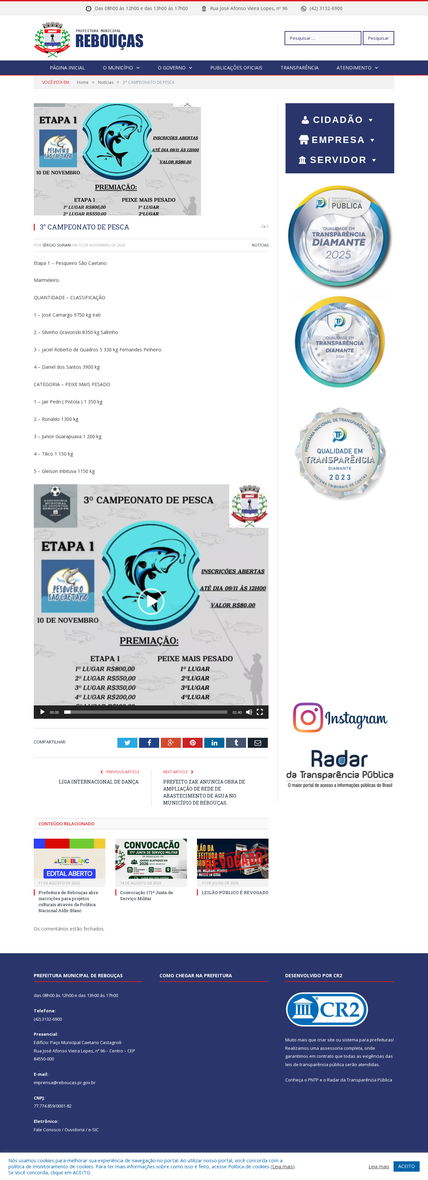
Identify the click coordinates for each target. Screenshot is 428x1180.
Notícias (260, 244)
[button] (151, 601)
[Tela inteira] (259, 712)
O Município (118, 67)
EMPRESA (338, 140)
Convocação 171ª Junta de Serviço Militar (146, 895)
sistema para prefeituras (367, 1040)
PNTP (313, 1080)
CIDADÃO (338, 120)
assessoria (331, 1048)
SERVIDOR (338, 160)
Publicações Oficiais (236, 67)
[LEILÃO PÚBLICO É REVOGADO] (233, 862)
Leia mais (282, 1166)
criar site (326, 1040)
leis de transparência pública (314, 1064)
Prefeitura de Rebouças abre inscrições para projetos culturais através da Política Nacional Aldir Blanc (68, 901)
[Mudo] (249, 712)
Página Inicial (67, 67)
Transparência (300, 67)
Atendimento (354, 67)
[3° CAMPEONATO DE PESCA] (151, 160)
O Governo (172, 67)
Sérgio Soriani (56, 244)
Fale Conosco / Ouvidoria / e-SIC (66, 1130)
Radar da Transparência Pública (359, 1080)
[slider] (145, 712)
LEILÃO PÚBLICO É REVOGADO (235, 892)
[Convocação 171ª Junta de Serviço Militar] (151, 862)
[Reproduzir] (42, 712)
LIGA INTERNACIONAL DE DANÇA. (99, 782)
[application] (151, 601)
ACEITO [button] (406, 1166)
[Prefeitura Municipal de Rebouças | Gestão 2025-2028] (92, 37)
